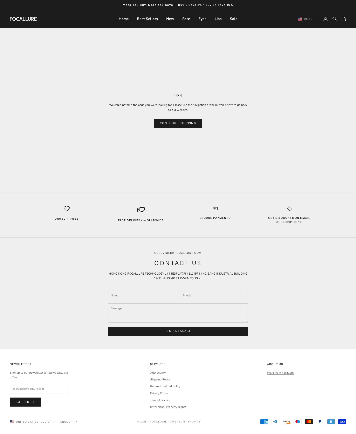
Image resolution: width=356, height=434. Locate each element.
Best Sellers (147, 18)
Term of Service (160, 400)
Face (186, 18)
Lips (218, 18)
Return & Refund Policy (165, 386)
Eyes (202, 18)
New (170, 18)
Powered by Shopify (184, 421)
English (66, 421)
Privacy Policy (159, 393)
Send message (178, 331)
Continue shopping (178, 123)
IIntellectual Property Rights (168, 407)
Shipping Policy (160, 379)
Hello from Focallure (280, 373)
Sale (234, 18)
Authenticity (158, 373)
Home (124, 18)
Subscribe (25, 402)
